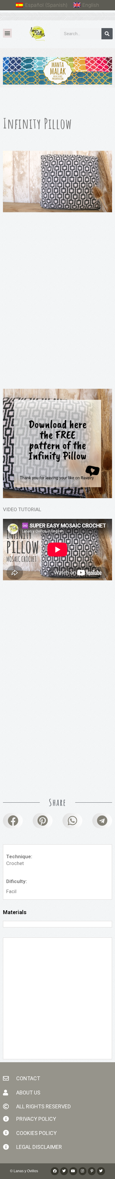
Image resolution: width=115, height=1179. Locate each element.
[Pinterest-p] (92, 1171)
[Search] (107, 33)
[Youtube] (73, 1171)
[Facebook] (54, 1171)
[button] (7, 33)
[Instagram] (82, 1171)
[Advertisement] (57, 285)
